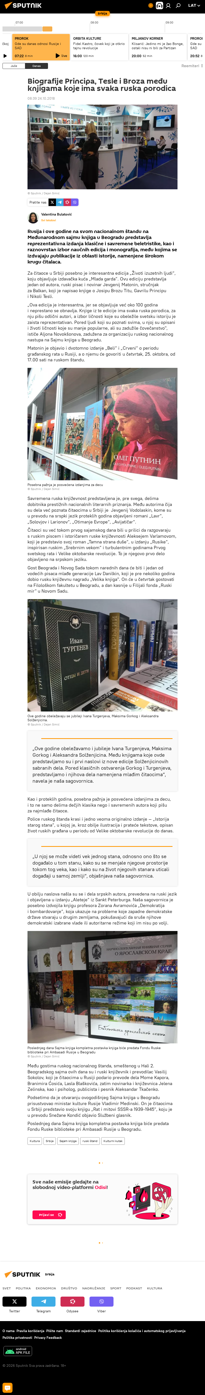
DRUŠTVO (69, 1288)
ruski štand (90, 1141)
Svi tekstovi (48, 220)
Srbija (50, 1141)
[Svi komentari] (7, 1388)
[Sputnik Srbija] (24, 9)
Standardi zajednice (80, 1331)
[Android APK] (18, 1351)
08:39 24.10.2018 (41, 98)
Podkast (134, 1288)
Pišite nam (54, 1331)
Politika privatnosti (17, 1337)
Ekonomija (46, 1288)
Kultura (35, 1141)
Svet (6, 1288)
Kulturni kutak (113, 1141)
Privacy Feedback (48, 1337)
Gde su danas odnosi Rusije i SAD (38, 45)
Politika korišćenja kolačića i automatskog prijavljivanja (142, 1331)
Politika (23, 1288)
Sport (115, 1288)
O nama (8, 1331)
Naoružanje (93, 1288)
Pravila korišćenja (30, 1331)
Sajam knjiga (68, 1141)
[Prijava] (168, 5)
